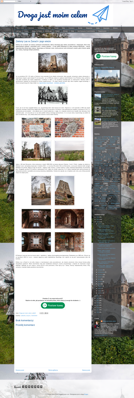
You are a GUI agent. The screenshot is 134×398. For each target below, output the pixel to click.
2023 (97, 296)
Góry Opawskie (100, 156)
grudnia (100, 224)
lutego (99, 290)
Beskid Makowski (98, 136)
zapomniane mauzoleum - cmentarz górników (52, 83)
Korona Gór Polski (37, 31)
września (100, 274)
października (101, 272)
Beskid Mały (107, 136)
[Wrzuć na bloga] (42, 313)
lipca (99, 279)
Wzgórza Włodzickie (99, 203)
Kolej (72, 31)
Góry (49, 28)
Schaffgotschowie (99, 189)
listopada (100, 270)
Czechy (26, 31)
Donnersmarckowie (100, 149)
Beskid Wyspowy (114, 139)
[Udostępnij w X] (44, 313)
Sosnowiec (105, 191)
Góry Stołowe (99, 157)
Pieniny (113, 183)
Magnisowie (117, 171)
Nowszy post (20, 370)
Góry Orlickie (109, 156)
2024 (97, 221)
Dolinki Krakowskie (110, 146)
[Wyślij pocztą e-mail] (40, 313)
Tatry (96, 197)
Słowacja (97, 191)
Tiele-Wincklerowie (105, 197)
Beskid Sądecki (102, 138)
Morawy (100, 179)
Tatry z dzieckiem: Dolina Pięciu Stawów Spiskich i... (105, 262)
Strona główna (53, 370)
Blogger (86, 394)
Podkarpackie (99, 185)
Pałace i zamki (20, 28)
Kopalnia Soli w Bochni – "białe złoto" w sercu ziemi (105, 226)
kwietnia (100, 286)
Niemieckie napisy (98, 181)
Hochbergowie (113, 159)
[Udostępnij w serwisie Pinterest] (47, 313)
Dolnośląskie (41, 28)
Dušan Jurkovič (111, 149)
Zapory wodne (111, 209)
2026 (97, 217)
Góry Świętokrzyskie (110, 157)
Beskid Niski (116, 136)
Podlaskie (112, 185)
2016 (97, 312)
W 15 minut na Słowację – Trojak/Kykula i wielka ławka (109, 119)
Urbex (63, 28)
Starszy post (86, 370)
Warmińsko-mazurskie (100, 200)
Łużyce (28, 315)
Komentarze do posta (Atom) (56, 375)
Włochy (96, 201)
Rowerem (97, 188)
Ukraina (96, 198)
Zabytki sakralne (108, 205)
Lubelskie (106, 170)
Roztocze (104, 188)
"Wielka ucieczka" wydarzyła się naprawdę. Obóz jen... (106, 241)
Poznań (104, 186)
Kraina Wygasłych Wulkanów (109, 168)
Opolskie (18, 31)
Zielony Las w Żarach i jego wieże (106, 248)
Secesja (116, 189)
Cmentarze (71, 28)
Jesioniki (110, 160)
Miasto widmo (98, 176)
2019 (97, 305)
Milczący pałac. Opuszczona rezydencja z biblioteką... (105, 266)
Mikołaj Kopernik (108, 177)
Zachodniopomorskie (100, 207)
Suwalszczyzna (101, 193)
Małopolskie (89, 28)
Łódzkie (97, 171)
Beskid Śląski (113, 138)
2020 (97, 303)
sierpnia (100, 277)
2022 (97, 298)
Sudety (98, 28)
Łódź (103, 171)
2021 (97, 300)
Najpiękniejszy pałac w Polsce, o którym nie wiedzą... (106, 234)
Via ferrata (114, 198)
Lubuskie (23, 315)
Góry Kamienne (116, 154)
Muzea (107, 179)
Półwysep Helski (112, 187)
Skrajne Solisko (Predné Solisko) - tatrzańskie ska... (106, 255)
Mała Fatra (99, 172)
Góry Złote (105, 159)
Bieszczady (48, 31)
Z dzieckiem (31, 28)
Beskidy (80, 28)
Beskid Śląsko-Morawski (101, 139)
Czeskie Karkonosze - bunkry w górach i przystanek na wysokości (110, 96)
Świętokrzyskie (102, 31)
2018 (97, 307)
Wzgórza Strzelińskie (113, 201)
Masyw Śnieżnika (104, 174)
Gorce (118, 149)
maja (99, 283)
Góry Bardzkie (111, 151)
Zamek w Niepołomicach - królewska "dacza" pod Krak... (106, 230)
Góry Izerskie (106, 154)
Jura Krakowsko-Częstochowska (86, 31)
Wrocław (65, 31)
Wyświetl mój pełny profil (101, 335)
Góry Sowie (117, 156)
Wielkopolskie (113, 200)
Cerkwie (57, 31)
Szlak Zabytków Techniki (112, 193)
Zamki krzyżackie (101, 209)
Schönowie (109, 189)
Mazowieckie (114, 174)
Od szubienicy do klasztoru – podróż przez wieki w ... (105, 245)
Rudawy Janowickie (113, 188)
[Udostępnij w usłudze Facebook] (46, 313)
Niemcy (116, 179)
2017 (97, 310)
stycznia (100, 293)
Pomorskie (97, 187)
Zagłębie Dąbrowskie (114, 207)
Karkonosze (109, 163)
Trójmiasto (115, 197)
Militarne (115, 28)
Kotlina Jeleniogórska (107, 167)
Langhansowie (98, 170)
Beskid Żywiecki (100, 141)
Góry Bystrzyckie (105, 153)
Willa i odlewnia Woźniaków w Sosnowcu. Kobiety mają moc (110, 108)
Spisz (111, 191)
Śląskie (56, 28)
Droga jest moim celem (109, 321)
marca (100, 288)
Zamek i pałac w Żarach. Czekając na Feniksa (103, 251)
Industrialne (106, 28)
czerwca (100, 281)
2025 (97, 219)
